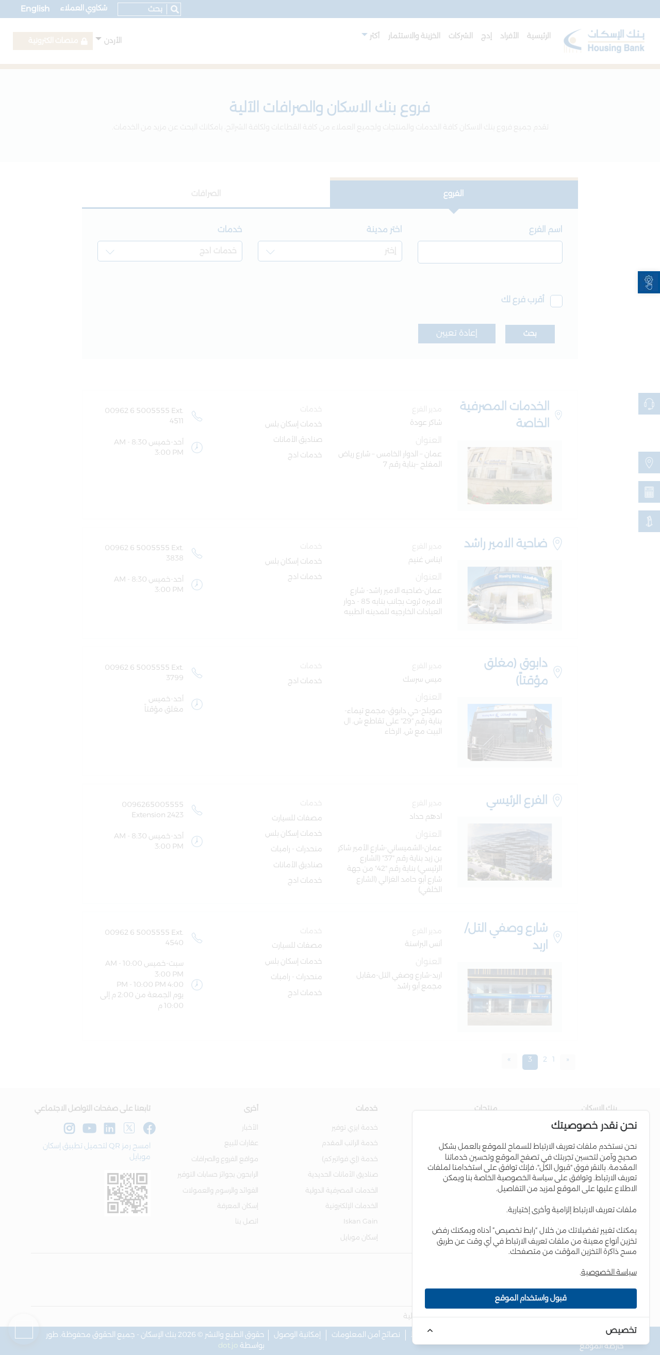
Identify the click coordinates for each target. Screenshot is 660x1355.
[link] (649, 282)
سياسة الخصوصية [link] (609, 1272)
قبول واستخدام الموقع (531, 1298)
